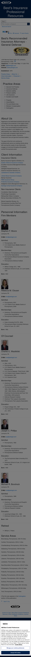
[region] (15, 638)
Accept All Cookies (15, 652)
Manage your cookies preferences (15, 648)
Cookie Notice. (18, 644)
